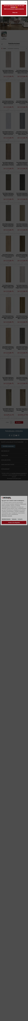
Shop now (14, 12)
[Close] (25, 2)
